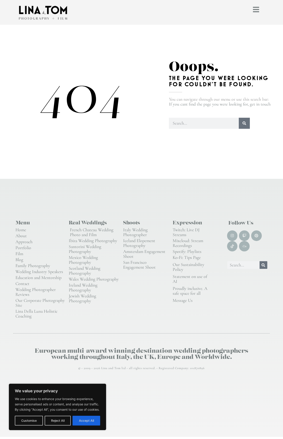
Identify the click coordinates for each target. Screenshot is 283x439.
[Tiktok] (232, 246)
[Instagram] (232, 235)
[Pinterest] (256, 235)
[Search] (244, 123)
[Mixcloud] (244, 246)
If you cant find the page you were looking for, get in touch (220, 104)
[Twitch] (244, 235)
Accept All (86, 420)
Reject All (58, 420)
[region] (57, 407)
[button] (256, 9)
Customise (29, 420)
